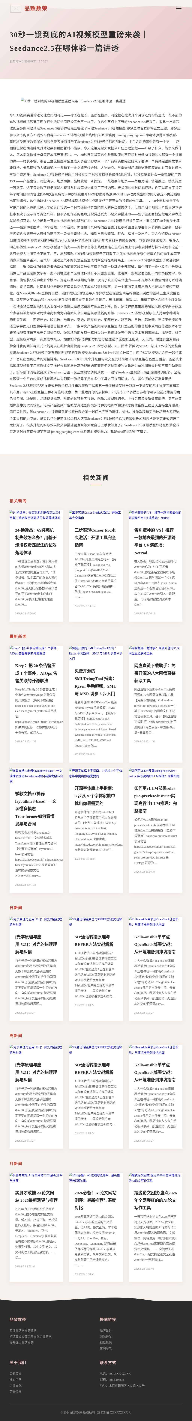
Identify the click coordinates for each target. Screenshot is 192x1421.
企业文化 (16, 1385)
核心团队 (16, 1379)
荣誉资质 (16, 1391)
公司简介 (16, 1373)
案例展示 (106, 1348)
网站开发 (106, 1336)
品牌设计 (106, 1330)
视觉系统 (106, 1342)
